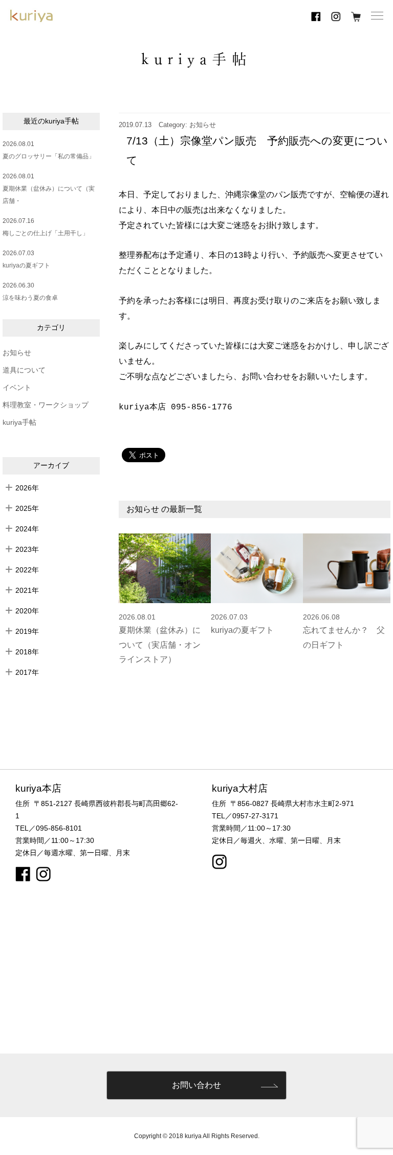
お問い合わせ (196, 1085)
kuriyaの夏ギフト (26, 265)
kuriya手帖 (19, 422)
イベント (17, 387)
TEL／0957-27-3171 (245, 816)
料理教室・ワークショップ (46, 405)
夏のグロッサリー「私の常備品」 (49, 156)
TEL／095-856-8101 (48, 828)
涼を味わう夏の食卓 (30, 297)
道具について (24, 370)
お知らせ (17, 353)
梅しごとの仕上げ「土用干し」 (46, 233)
